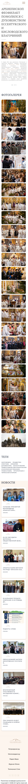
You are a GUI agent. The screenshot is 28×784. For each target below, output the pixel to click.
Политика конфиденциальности (13, 781)
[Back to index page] (7, 4)
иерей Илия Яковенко (13, 68)
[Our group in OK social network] (18, 776)
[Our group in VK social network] (10, 776)
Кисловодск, (6, 462)
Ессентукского (4, 69)
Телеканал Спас (14, 769)
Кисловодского (12, 69)
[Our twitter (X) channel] (13, 776)
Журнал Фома (14, 764)
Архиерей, (14, 464)
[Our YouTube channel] (16, 776)
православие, (6, 471)
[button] (14, 106)
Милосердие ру (14, 754)
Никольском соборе (14, 64)
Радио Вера (14, 759)
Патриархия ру (14, 749)
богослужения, (19, 465)
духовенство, (6, 465)
